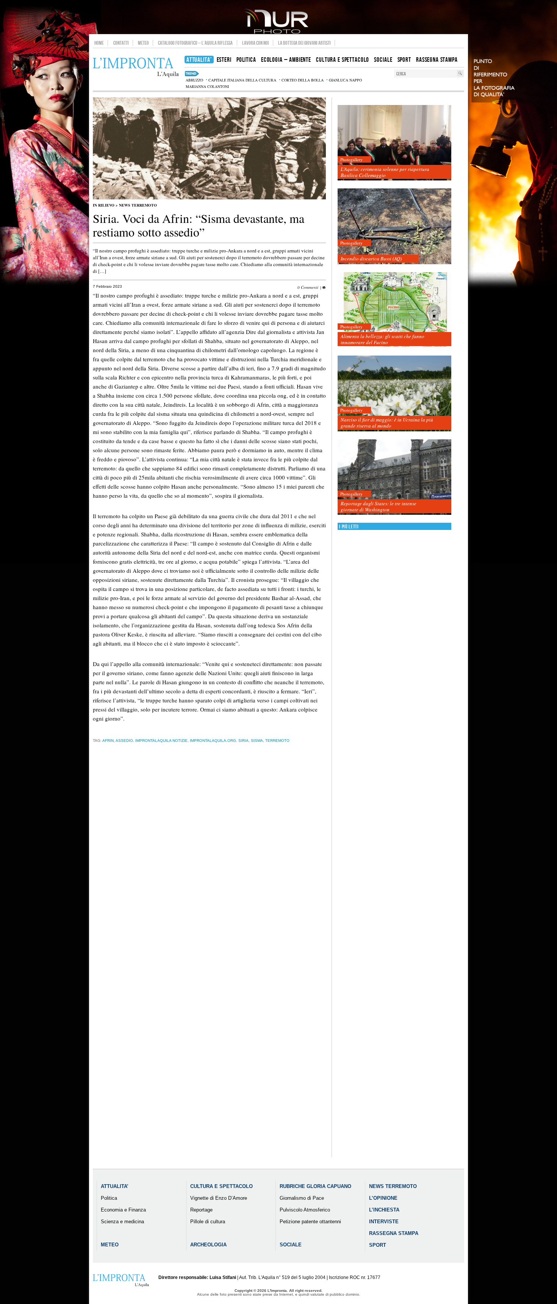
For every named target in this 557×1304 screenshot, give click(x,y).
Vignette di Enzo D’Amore (218, 1198)
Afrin (108, 740)
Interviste (384, 1221)
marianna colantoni (207, 86)
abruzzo (194, 80)
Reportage (201, 1210)
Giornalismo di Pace (302, 1198)
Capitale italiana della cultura (242, 80)
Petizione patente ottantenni (310, 1221)
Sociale (291, 1245)
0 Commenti (307, 287)
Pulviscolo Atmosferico (305, 1210)
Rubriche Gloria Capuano (315, 1186)
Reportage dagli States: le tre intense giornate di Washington (378, 506)
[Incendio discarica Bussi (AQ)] (394, 226)
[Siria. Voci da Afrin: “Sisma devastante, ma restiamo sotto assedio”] (209, 198)
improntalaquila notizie (161, 740)
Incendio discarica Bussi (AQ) (371, 258)
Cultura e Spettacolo (221, 1186)
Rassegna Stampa (393, 1233)
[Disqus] (209, 867)
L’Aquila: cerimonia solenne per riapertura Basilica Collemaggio (385, 172)
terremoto (277, 740)
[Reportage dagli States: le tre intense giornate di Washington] (394, 477)
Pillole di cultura (207, 1221)
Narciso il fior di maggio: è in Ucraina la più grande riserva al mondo (387, 423)
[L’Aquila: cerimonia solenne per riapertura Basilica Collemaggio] (394, 143)
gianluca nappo (345, 80)
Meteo (143, 43)
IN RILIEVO (103, 205)
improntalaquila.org (213, 740)
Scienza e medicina (122, 1221)
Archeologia (208, 1245)
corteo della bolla (303, 80)
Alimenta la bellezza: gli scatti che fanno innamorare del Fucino (382, 339)
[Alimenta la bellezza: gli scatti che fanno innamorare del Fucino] (394, 310)
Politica (109, 1198)
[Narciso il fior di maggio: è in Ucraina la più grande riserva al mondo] (394, 394)
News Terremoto (138, 205)
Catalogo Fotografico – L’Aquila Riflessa (195, 43)
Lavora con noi (255, 43)
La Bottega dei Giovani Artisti (304, 43)
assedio (124, 740)
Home (99, 43)
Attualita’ (114, 1186)
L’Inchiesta (384, 1210)
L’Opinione (383, 1198)
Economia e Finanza (123, 1210)
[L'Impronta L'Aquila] (136, 68)
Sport (377, 1245)
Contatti (121, 43)
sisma (257, 740)
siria (243, 740)
